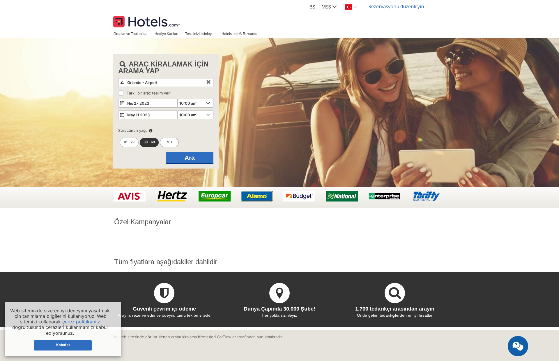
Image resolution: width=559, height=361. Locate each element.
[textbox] (165, 82)
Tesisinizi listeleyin (200, 34)
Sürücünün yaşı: (132, 130)
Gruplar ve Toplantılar (131, 34)
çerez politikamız (81, 322)
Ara (190, 157)
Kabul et (63, 345)
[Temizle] (208, 82)
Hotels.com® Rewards (239, 34)
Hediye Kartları (166, 34)
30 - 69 (149, 142)
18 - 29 (129, 142)
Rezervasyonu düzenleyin (396, 6)
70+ (169, 142)
